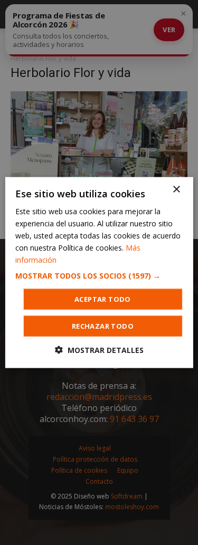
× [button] (176, 189)
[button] (98, 276)
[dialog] (99, 272)
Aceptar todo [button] (102, 299)
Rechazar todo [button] (103, 326)
